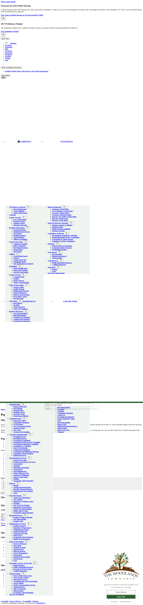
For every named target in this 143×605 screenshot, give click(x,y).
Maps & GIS (61, 424)
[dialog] (121, 578)
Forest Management (20, 553)
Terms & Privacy (15, 601)
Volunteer (60, 432)
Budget (16, 485)
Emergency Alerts (19, 421)
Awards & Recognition (21, 432)
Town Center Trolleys (21, 577)
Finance (12, 483)
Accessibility (27, 601)
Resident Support (19, 526)
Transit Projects (19, 587)
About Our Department (21, 498)
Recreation (17, 546)
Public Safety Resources (21, 539)
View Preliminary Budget (10, 31)
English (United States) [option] (26, 71)
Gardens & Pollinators (21, 475)
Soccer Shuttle (18, 583)
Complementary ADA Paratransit (25, 581)
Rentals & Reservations (21, 557)
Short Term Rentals (20, 448)
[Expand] (8, 204)
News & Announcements (22, 426)
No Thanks (114, 602)
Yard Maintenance (20, 471)
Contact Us (61, 415)
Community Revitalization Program (26, 452)
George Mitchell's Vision (66, 419)
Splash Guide (62, 428)
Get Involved (18, 464)
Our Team (17, 430)
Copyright (4, 601)
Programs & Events (20, 533)
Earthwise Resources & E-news (24, 462)
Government (67, 141)
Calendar (16, 466)
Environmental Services (17, 458)
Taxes (15, 493)
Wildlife (16, 479)
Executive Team (19, 414)
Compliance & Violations (22, 446)
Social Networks (19, 428)
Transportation (14, 574)
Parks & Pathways (20, 544)
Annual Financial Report (22, 487)
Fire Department (15, 496)
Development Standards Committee (26, 444)
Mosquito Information (21, 468)
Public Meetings (19, 565)
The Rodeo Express (20, 579)
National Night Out (20, 531)
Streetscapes (17, 555)
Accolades (60, 409)
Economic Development (65, 417)
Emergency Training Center (23, 501)
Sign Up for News (63, 430)
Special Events (18, 549)
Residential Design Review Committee (26, 442)
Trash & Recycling (20, 460)
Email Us (4, 525)
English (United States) (26, 64)
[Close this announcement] (3, 18)
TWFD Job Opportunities (22, 509)
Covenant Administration (18, 434)
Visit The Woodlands (16, 594)
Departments (29, 301)
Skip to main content (8, 2)
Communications (15, 418)
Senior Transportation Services (24, 585)
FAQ (15, 561)
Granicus (41, 603)
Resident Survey (19, 412)
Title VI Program (19, 589)
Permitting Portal (19, 437)
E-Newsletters (18, 424)
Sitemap (35, 601)
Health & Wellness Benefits (22, 517)
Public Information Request (23, 567)
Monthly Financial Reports (23, 489)
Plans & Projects (19, 551)
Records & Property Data (22, 569)
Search (47, 402)
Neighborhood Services (17, 524)
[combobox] (11, 68)
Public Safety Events (20, 511)
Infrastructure (18, 591)
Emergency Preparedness (22, 507)
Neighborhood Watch (21, 530)
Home (3, 409)
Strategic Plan (18, 410)
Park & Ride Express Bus (22, 576)
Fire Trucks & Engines (21, 505)
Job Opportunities (19, 519)
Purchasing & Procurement (23, 491)
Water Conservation (20, 477)
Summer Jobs (18, 521)
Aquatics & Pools (19, 547)
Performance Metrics (20, 416)
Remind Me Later (125, 602)
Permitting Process (20, 438)
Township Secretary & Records (20, 563)
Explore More (70, 301)
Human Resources (15, 515)
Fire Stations (17, 499)
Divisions (16, 503)
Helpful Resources (19, 455)
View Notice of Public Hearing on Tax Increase (22, 15)
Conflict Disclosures (20, 571)
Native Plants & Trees (21, 473)
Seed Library (18, 469)
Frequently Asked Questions (23, 453)
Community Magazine (21, 422)
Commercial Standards (21, 450)
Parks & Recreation (16, 542)
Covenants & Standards (21, 440)
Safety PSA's (18, 535)
